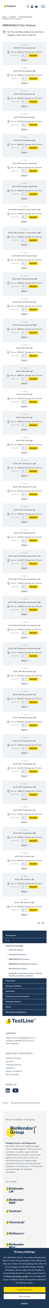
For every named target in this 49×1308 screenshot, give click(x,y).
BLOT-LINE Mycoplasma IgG (24, 694)
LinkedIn (8, 1090)
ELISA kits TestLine (16, 950)
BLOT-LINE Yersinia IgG (24, 879)
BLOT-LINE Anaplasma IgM (24, 71)
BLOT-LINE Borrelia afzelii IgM (24, 186)
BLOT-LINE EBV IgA (24, 394)
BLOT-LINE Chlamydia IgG (24, 533)
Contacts (10, 1061)
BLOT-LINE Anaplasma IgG (24, 48)
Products (13, 17)
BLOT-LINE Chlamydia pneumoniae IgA (24, 556)
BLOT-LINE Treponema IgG (24, 810)
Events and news (13, 1058)
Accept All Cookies (24, 1290)
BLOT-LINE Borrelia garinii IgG (24, 256)
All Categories (11, 935)
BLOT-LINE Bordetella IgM (24, 140)
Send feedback (12, 1074)
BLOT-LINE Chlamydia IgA (24, 510)
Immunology (10, 981)
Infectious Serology (25, 17)
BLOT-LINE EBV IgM (24, 440)
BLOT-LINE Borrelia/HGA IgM (24, 325)
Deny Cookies (24, 1296)
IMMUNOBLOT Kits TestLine (19, 959)
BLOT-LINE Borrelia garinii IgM (24, 279)
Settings (24, 1303)
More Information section (17, 1276)
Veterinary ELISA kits (13, 986)
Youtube (15, 1090)
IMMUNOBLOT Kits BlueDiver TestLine (23, 964)
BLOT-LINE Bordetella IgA (24, 94)
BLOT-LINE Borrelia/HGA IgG (24, 302)
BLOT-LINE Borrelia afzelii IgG (24, 163)
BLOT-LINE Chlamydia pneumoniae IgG (24, 579)
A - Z (7, 940)
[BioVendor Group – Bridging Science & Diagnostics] (24, 1132)
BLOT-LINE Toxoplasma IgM (24, 787)
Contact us (10, 1068)
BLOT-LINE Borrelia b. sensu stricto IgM (24, 233)
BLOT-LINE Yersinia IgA (24, 856)
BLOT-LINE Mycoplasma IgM (24, 717)
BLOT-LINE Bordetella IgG (24, 117)
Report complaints (14, 1071)
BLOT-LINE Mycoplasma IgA (24, 671)
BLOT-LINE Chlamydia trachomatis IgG (24, 648)
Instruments (10, 991)
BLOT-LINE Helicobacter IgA (24, 463)
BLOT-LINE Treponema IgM (24, 833)
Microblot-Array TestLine (18, 968)
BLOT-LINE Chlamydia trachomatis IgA (24, 625)
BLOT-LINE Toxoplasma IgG (24, 764)
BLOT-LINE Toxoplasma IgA (24, 741)
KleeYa (8, 1007)
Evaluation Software (13, 1001)
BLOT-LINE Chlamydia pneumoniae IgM (24, 602)
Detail (24, 60)
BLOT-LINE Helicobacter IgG (24, 487)
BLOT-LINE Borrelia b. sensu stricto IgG (24, 209)
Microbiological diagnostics (16, 1012)
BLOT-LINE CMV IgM (24, 371)
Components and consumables (17, 996)
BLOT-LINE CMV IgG (24, 348)
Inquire (33, 55)
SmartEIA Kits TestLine (17, 954)
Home (4, 17)
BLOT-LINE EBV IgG (24, 417)
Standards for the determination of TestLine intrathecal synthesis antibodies (25, 974)
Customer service (13, 1064)
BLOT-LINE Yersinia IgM (24, 902)
